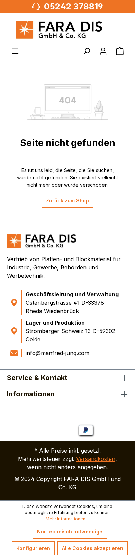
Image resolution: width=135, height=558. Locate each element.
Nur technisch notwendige (69, 532)
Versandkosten (95, 458)
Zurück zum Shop (67, 201)
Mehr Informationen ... (68, 518)
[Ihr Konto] (103, 51)
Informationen (31, 394)
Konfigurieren (33, 548)
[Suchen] (86, 51)
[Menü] (15, 51)
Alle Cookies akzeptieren (92, 548)
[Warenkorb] (119, 51)
